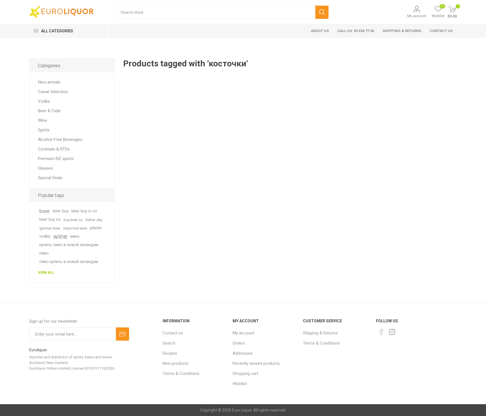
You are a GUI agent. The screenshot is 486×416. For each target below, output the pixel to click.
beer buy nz (50, 219)
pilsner (96, 228)
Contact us (441, 31)
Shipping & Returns (401, 31)
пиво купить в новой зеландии (68, 261)
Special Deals (50, 177)
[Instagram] (392, 331)
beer (44, 211)
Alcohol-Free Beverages (60, 139)
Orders (239, 343)
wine (60, 236)
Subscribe (122, 334)
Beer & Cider (49, 110)
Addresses (243, 353)
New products (175, 363)
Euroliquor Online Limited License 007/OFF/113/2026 (71, 368)
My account (416, 16)
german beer (49, 228)
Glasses (45, 168)
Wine (42, 120)
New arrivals (49, 82)
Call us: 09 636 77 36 (355, 31)
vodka (44, 236)
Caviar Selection (53, 91)
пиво (44, 253)
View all (46, 272)
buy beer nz (73, 219)
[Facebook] (381, 331)
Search (321, 12)
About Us (320, 31)
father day (94, 219)
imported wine (75, 228)
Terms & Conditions (181, 373)
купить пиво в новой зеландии (68, 244)
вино (75, 236)
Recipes (170, 353)
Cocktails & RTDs (54, 149)
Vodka (44, 101)
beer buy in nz (84, 211)
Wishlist (240, 383)
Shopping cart (245, 373)
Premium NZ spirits (56, 158)
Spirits (44, 129)
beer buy (61, 211)
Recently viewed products (256, 363)
